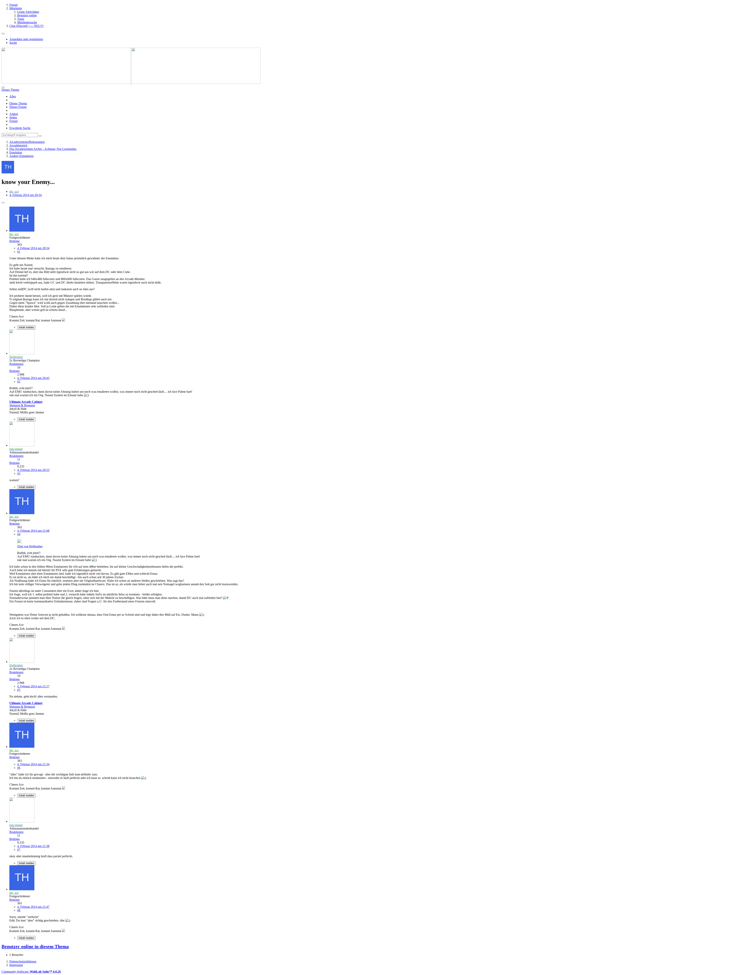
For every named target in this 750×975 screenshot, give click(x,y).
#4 (18, 534)
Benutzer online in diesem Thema (35, 946)
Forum (13, 121)
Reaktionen (16, 364)
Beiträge (14, 241)
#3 (18, 473)
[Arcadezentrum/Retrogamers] (131, 82)
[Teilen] (3, 202)
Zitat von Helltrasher (30, 546)
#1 (18, 251)
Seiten (13, 117)
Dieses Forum (18, 107)
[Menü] (3, 33)
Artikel (13, 114)
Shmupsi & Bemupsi (22, 405)
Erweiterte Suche (19, 128)
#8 (18, 910)
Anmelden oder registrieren (26, 39)
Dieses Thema (18, 103)
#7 (18, 849)
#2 (18, 381)
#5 (18, 689)
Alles (12, 96)
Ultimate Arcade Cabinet (25, 401)
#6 (18, 767)
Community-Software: (31, 971)
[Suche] (3, 87)
